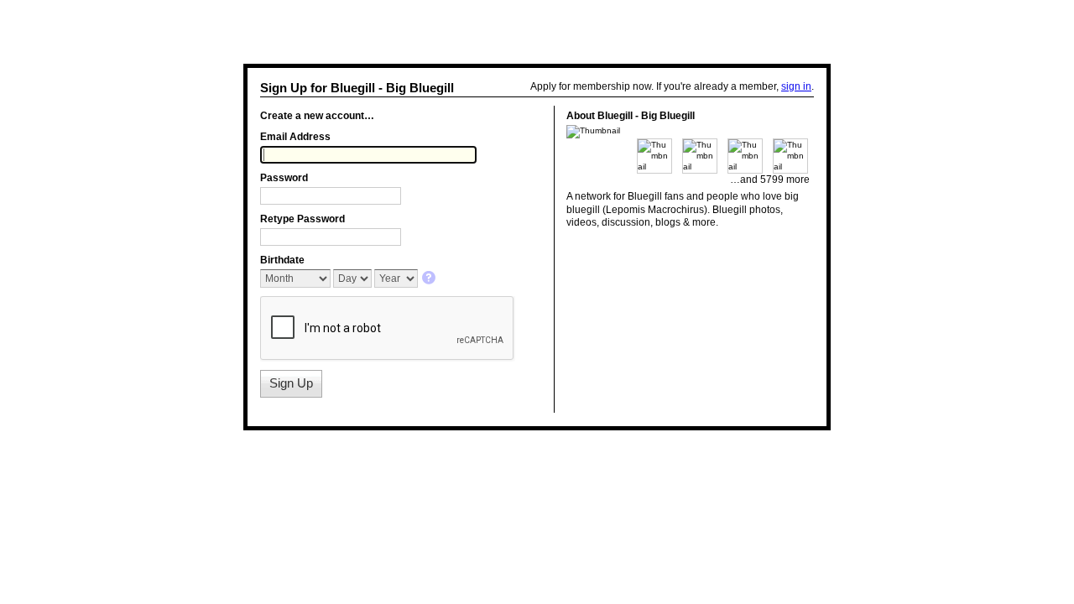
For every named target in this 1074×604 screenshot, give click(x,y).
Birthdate (282, 260)
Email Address (295, 137)
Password (284, 178)
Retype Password (302, 219)
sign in (796, 86)
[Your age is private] (430, 279)
